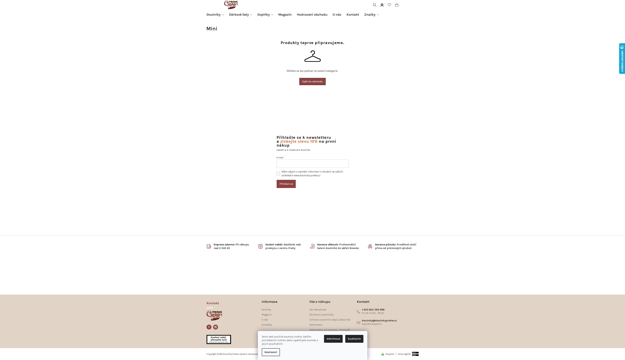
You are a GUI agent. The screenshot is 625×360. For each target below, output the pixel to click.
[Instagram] (215, 327)
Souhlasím (354, 338)
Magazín (267, 314)
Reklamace (315, 324)
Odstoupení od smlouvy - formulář (329, 329)
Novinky (266, 309)
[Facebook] (209, 327)
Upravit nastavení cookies (253, 354)
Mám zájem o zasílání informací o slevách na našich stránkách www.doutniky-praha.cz (312, 173)
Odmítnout (333, 338)
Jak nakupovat (317, 309)
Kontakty (267, 324)
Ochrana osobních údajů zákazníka (329, 319)
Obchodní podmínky (321, 314)
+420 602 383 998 (373, 309)
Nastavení (271, 352)
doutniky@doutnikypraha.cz (379, 320)
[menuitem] (215, 15)
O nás (265, 319)
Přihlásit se (286, 183)
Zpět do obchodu (312, 81)
